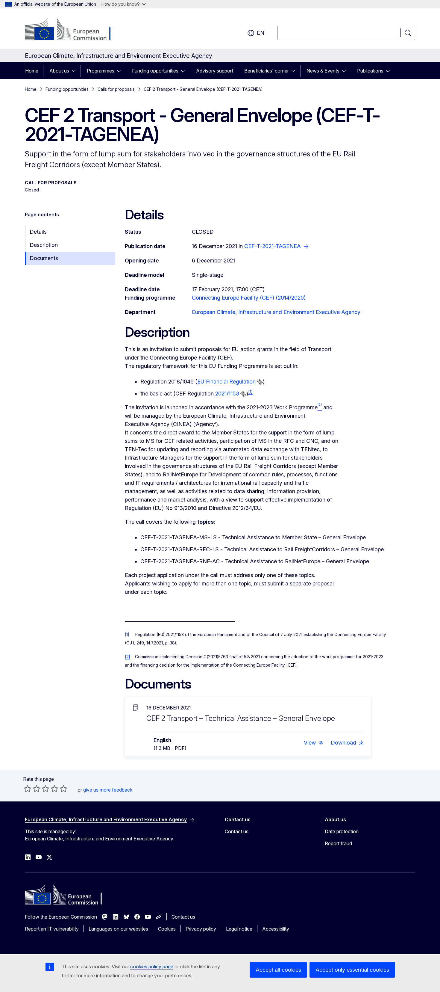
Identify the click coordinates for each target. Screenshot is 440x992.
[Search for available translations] (260, 382)
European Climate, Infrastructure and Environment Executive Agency (276, 312)
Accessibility (275, 929)
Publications (370, 71)
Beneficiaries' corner (266, 71)
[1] (250, 391)
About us (59, 71)
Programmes (100, 71)
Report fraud (338, 843)
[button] (314, 743)
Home (31, 71)
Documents (44, 258)
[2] (127, 656)
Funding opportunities (155, 71)
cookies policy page (151, 967)
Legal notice (239, 929)
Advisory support (214, 71)
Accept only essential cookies (352, 970)
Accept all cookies (278, 970)
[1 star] (27, 788)
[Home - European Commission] (73, 30)
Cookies (167, 929)
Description (44, 245)
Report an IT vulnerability (52, 929)
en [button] (260, 33)
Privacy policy (201, 929)
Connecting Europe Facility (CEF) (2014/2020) (249, 298)
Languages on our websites (118, 929)
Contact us (236, 831)
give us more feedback (107, 790)
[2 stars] (32, 788)
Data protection (342, 831)
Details (38, 232)
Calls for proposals (116, 89)
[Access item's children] (75, 70)
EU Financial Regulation (226, 381)
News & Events (323, 71)
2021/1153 (227, 393)
